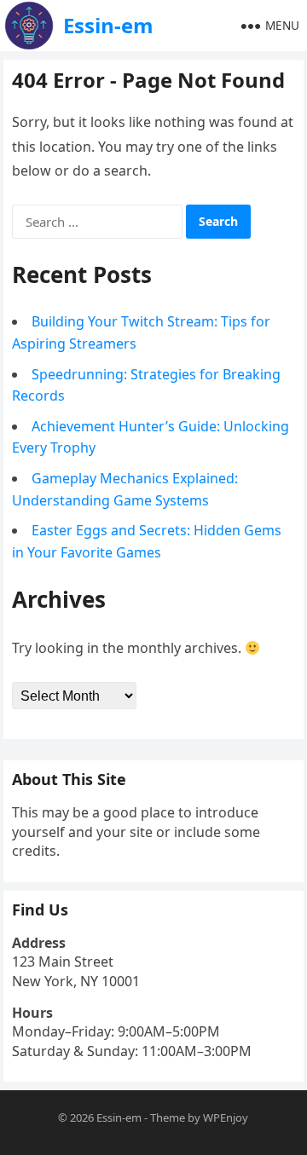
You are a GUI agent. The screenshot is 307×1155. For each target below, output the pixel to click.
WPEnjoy (225, 1117)
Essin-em (108, 25)
